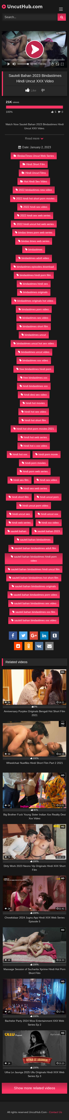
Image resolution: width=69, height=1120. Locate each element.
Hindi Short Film (35, 164)
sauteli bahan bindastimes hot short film (35, 577)
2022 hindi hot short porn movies (35, 198)
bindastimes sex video (35, 317)
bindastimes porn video (35, 309)
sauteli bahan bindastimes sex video (35, 603)
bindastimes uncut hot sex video (35, 343)
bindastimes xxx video (35, 360)
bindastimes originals (35, 292)
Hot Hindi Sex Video (35, 181)
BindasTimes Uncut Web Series (35, 155)
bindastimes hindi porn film (35, 275)
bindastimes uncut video (35, 352)
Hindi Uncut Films (35, 172)
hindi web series (21, 522)
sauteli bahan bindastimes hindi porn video (35, 558)
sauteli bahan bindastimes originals (35, 586)
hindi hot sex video (35, 411)
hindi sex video (48, 479)
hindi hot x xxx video (35, 445)
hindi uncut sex (21, 514)
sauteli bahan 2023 (49, 531)
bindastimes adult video (35, 258)
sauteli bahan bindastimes (35, 539)
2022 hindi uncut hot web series (35, 224)
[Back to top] (58, 1109)
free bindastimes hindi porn (35, 369)
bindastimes (35, 249)
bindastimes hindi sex (35, 283)
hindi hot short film (35, 420)
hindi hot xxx (20, 454)
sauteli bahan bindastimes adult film (35, 548)
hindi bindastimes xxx (35, 386)
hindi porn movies (35, 462)
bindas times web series (35, 241)
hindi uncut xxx (49, 514)
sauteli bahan (18, 531)
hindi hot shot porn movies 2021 (35, 428)
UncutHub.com (24, 6)
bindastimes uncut (35, 334)
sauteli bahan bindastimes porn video (35, 594)
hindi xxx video (50, 522)
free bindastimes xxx (35, 377)
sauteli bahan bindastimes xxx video (35, 620)
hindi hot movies (35, 403)
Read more (32, 138)
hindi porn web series (35, 471)
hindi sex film (21, 479)
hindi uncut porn (49, 496)
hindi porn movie (48, 454)
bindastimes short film (35, 326)
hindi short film (20, 496)
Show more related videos (34, 1088)
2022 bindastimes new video (35, 189)
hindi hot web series (35, 437)
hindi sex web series (35, 488)
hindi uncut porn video (35, 505)
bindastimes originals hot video (35, 300)
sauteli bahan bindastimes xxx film (35, 611)
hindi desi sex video (35, 394)
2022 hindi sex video (35, 206)
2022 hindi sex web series (35, 215)
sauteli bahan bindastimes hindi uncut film (35, 569)
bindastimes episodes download (35, 266)
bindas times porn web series (35, 232)
